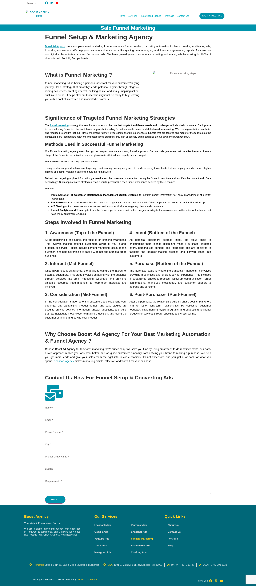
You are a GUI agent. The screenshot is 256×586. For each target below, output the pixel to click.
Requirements (53, 481)
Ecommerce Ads (140, 545)
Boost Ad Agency (55, 46)
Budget (50, 468)
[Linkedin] (51, 2)
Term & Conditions (87, 579)
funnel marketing (59, 125)
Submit (55, 499)
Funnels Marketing (142, 538)
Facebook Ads (102, 525)
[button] (133, 15)
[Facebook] (46, 2)
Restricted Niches (151, 16)
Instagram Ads (102, 552)
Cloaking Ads (139, 552)
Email (49, 420)
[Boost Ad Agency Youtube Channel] (57, 2)
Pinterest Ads (139, 525)
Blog (170, 545)
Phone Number (54, 432)
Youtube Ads (101, 538)
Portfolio (169, 16)
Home (122, 16)
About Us (173, 525)
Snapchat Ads (139, 531)
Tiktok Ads (100, 545)
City (48, 444)
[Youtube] (221, 580)
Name (49, 407)
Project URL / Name (57, 456)
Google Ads (101, 531)
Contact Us (183, 16)
